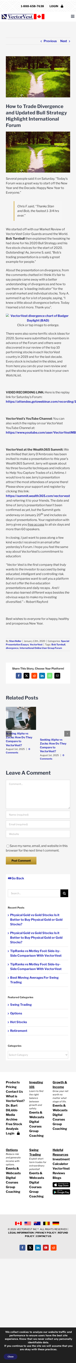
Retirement (18, 1031)
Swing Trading (21, 1005)
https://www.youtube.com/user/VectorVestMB (41, 432)
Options (16, 1013)
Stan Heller (15, 641)
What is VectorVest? (14, 1098)
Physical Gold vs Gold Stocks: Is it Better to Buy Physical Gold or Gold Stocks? (36, 919)
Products (13, 1082)
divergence (12, 648)
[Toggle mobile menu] (73, 16)
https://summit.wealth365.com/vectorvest (38, 496)
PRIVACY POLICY (45, 1232)
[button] (9, 734)
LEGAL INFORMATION (21, 1232)
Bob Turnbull (58, 644)
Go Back (17, 878)
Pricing (11, 1087)
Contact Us (14, 1091)
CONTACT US (43, 1236)
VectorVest (36, 644)
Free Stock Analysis (14, 1126)
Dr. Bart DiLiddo (12, 1108)
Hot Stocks (18, 1022)
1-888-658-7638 (32, 6)
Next (63, 41)
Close (10, 1356)
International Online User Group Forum (41, 648)
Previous (50, 41)
